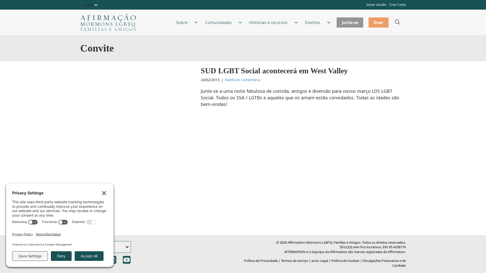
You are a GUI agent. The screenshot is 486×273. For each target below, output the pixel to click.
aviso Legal (319, 260)
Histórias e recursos (268, 22)
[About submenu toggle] (196, 22)
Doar (378, 22)
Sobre (182, 22)
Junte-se (350, 22)
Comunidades (218, 22)
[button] (96, 5)
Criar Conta (398, 5)
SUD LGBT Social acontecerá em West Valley (274, 70)
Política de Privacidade (261, 260)
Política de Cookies (345, 260)
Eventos (312, 22)
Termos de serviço (294, 260)
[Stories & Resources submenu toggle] (296, 22)
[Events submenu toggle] (329, 22)
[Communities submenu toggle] (240, 22)
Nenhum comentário (242, 79)
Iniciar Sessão (376, 5)
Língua (88, 5)
